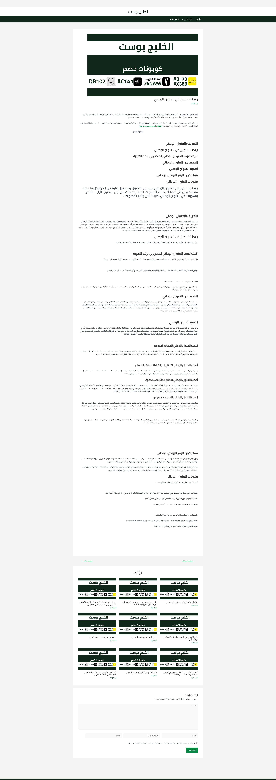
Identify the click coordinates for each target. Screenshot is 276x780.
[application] (183, 19)
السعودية (194, 103)
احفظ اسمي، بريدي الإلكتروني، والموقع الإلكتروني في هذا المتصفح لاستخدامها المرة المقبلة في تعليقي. (161, 743)
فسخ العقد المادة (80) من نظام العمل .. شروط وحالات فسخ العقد (180, 673)
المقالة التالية (87, 561)
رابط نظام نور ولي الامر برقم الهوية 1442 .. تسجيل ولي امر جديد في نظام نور (97, 603)
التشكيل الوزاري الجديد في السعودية (181, 602)
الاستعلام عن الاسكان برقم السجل (141, 672)
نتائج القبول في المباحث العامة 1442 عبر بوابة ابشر (180, 638)
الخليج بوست (138, 12)
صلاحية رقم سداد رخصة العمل (102, 637)
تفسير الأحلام (174, 19)
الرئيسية (198, 19)
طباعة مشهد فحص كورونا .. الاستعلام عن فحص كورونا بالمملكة (139, 603)
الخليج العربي (188, 19)
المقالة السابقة (188, 561)
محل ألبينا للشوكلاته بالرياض (144, 637)
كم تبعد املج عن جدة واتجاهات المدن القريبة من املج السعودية (100, 673)
